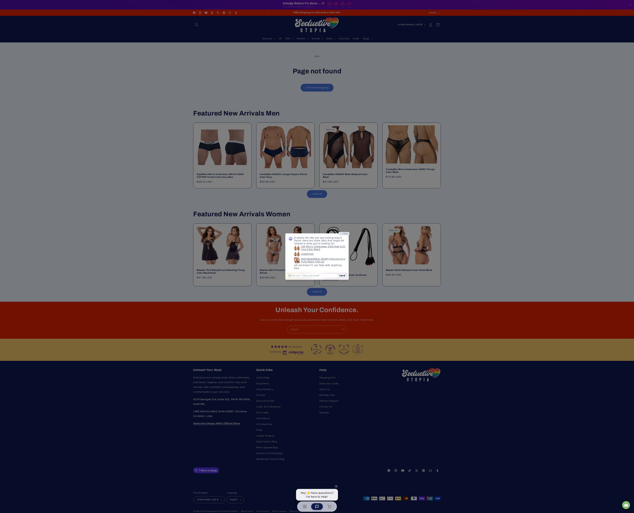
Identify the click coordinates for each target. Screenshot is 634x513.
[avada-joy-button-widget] (626, 505)
